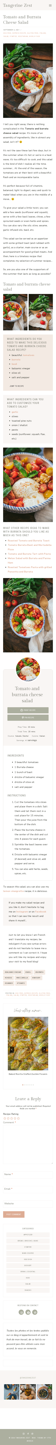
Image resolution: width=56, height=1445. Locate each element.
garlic (15, 412)
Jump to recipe (17, 386)
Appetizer (28, 1235)
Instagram (22, 911)
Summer (9, 983)
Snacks (28, 1290)
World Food (34, 36)
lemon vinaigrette (13, 891)
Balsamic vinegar (13, 972)
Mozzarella (22, 978)
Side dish (28, 1259)
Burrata (39, 972)
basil (14, 364)
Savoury (36, 978)
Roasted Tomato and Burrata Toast (29, 540)
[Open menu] (50, 5)
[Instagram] (24, 1434)
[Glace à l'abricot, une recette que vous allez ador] (11, 1392)
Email (8, 1189)
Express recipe (19, 33)
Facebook (40, 911)
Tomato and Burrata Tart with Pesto (29, 553)
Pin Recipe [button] (29, 718)
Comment (9, 1122)
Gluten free (32, 33)
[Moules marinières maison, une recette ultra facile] (44, 1392)
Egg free (7, 33)
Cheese (8, 978)
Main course (28, 1253)
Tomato (21, 983)
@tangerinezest (28, 1378)
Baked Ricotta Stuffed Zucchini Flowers (28, 1074)
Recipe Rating (11, 1114)
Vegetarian (23, 36)
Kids (28, 1278)
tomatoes (28, 355)
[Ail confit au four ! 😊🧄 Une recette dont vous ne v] (28, 1392)
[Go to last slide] (12, 1050)
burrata (16, 359)
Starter (13, 36)
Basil (28, 972)
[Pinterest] (32, 1434)
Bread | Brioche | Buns (28, 1241)
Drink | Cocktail (28, 1272)
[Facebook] (28, 1434)
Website (9, 1203)
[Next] (44, 1050)
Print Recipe (29, 710)
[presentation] (28, 1043)
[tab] (22, 1085)
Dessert (28, 1265)
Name (8, 1174)
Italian (42, 33)
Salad (6, 36)
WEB (34, 1438)
